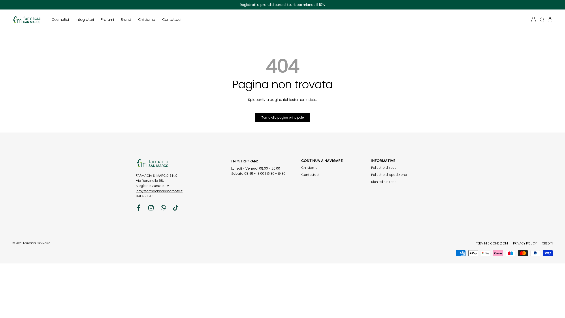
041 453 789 (145, 196)
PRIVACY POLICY (525, 243)
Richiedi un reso (384, 181)
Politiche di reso (384, 167)
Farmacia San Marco (37, 243)
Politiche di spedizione (389, 174)
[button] (549, 20)
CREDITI (547, 243)
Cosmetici (60, 19)
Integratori (85, 19)
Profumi (107, 19)
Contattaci (171, 19)
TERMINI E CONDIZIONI (492, 243)
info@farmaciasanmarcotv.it (159, 191)
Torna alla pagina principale (282, 117)
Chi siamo (146, 19)
